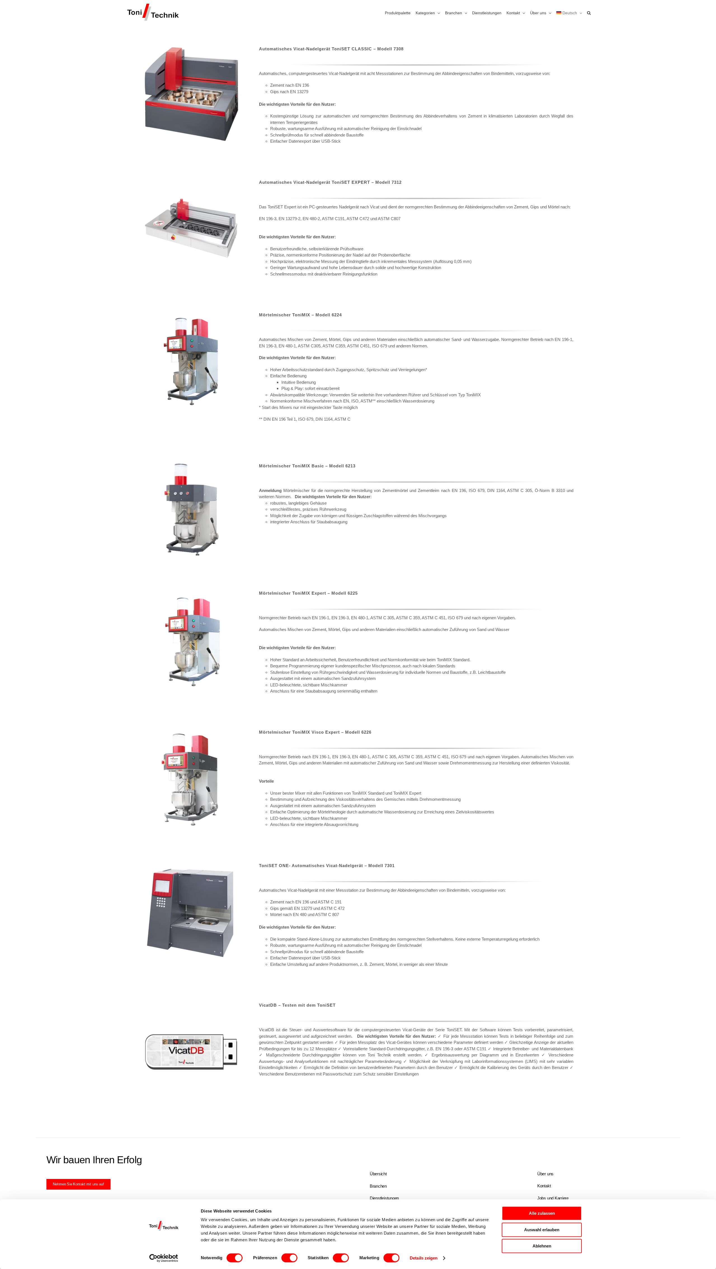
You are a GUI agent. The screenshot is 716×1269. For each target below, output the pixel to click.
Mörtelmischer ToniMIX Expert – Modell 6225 (308, 593)
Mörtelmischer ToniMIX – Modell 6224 (300, 314)
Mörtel (553, 206)
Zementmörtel (395, 490)
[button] (589, 12)
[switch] (289, 1257)
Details (192, 95)
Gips (274, 91)
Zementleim (428, 490)
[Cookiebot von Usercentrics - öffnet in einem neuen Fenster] (163, 1258)
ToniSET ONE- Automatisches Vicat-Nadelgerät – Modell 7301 (327, 865)
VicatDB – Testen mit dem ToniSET (297, 1005)
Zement (277, 85)
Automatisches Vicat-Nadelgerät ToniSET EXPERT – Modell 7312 (330, 182)
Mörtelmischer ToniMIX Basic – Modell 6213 (307, 465)
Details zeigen (423, 1258)
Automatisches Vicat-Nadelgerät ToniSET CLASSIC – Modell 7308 (331, 48)
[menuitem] (569, 12)
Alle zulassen (542, 1213)
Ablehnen (542, 1246)
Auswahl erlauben (541, 1229)
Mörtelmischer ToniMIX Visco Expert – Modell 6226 (315, 732)
